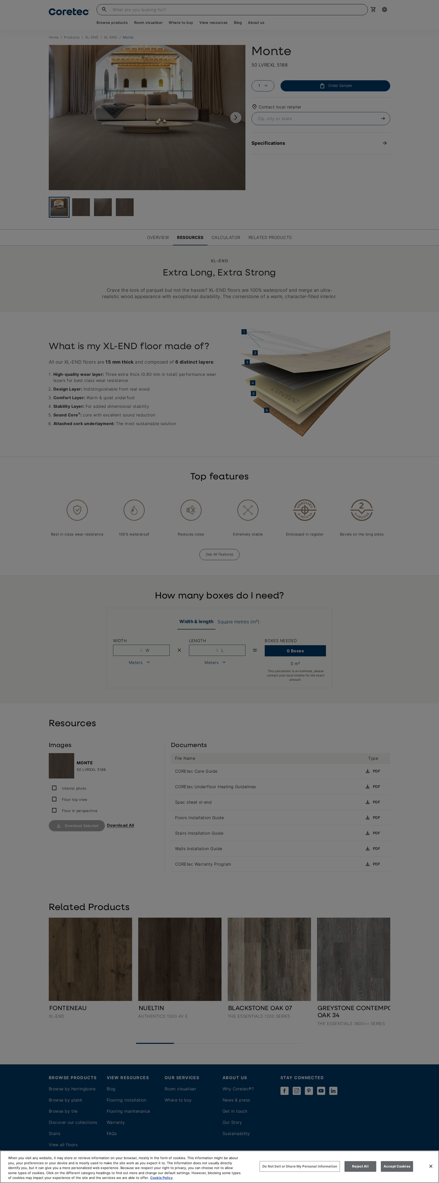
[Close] (430, 1166)
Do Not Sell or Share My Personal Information (299, 1166)
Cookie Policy (161, 1178)
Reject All (360, 1166)
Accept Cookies (397, 1166)
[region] (219, 1166)
